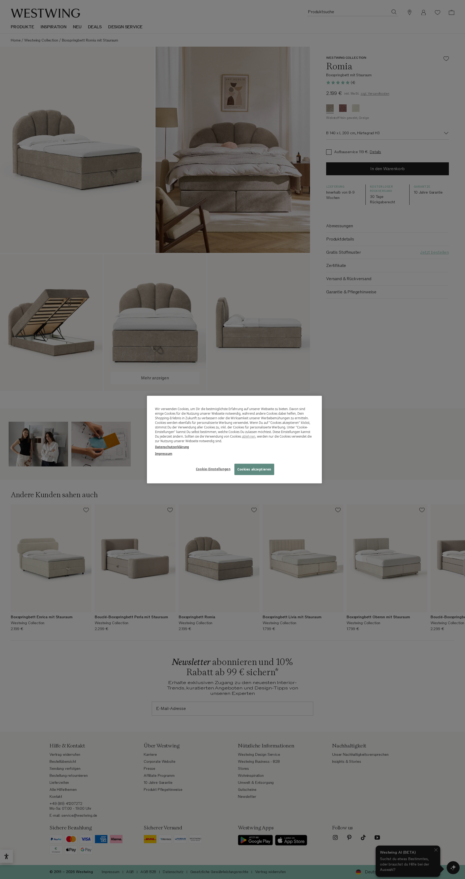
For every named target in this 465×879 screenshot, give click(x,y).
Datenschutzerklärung (172, 447)
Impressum (163, 453)
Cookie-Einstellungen (213, 469)
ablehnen (248, 436)
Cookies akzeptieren (254, 469)
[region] (234, 439)
